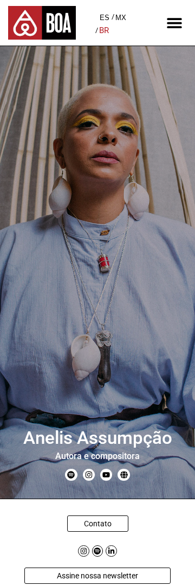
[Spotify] (71, 475)
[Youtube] (106, 475)
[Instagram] (89, 475)
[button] (174, 23)
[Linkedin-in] (111, 551)
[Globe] (123, 475)
